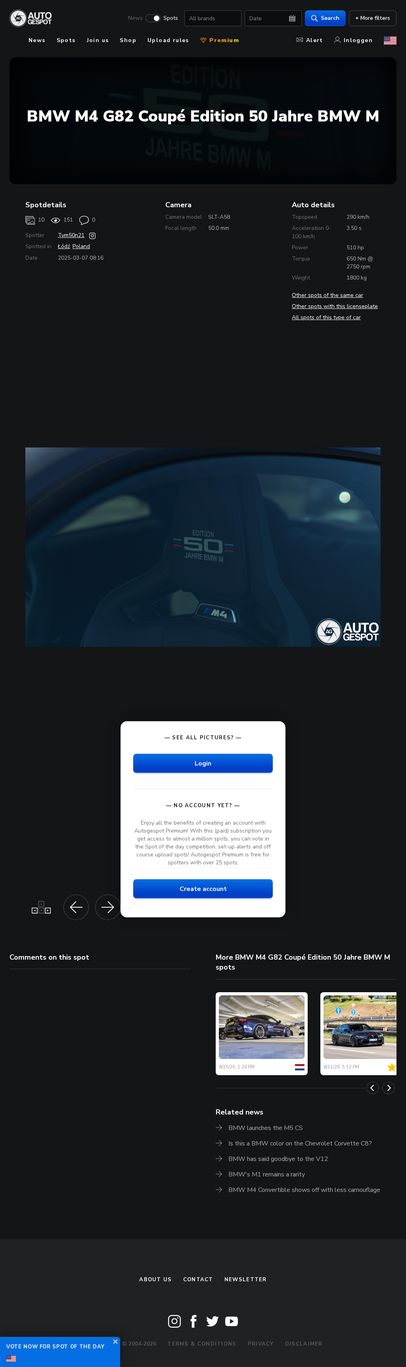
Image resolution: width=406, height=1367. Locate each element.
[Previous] (373, 1088)
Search (330, 18)
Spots (170, 18)
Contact (198, 1279)
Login (203, 763)
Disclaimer (304, 1344)
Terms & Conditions (201, 1344)
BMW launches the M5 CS (265, 1128)
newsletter (245, 1279)
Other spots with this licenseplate (335, 306)
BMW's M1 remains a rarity (266, 1174)
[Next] (388, 1088)
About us (155, 1279)
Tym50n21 (71, 235)
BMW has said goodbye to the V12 (278, 1159)
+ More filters (372, 18)
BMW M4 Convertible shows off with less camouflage (304, 1190)
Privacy (261, 1344)
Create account (203, 889)
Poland (81, 246)
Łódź (64, 246)
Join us (98, 40)
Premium (223, 40)
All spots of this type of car (326, 317)
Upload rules (168, 40)
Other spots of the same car (327, 295)
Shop (128, 40)
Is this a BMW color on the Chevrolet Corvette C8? (300, 1143)
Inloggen (358, 40)
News (135, 18)
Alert (314, 40)
